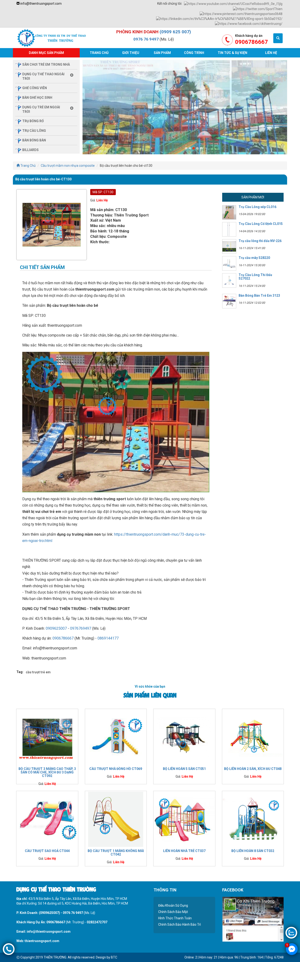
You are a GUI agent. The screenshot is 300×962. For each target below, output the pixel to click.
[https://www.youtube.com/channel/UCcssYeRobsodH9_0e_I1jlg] (233, 3)
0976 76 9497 (146, 39)
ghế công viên (34, 88)
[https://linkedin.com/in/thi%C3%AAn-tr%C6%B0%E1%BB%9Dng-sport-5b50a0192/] (219, 18)
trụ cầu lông (34, 131)
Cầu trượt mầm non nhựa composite (68, 165)
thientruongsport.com (42, 941)
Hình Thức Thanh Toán (175, 918)
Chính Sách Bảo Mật (173, 912)
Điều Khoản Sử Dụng (173, 905)
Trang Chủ (99, 53)
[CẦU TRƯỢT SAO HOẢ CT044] (47, 819)
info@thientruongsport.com (41, 3)
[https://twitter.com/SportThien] (257, 8)
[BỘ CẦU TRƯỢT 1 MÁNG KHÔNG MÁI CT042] (116, 819)
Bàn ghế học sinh (37, 97)
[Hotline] (9, 949)
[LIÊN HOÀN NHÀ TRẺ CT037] (184, 819)
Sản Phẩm (162, 53)
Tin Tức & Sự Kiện (232, 53)
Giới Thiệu (130, 53)
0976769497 (80, 628)
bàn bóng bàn (34, 140)
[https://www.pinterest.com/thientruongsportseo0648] (241, 13)
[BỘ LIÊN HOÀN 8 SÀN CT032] (253, 819)
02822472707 (97, 922)
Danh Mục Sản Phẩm (46, 53)
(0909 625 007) (175, 31)
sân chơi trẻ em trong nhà (46, 64)
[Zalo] (291, 932)
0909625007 (56, 628)
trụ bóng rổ (33, 121)
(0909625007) (49, 913)
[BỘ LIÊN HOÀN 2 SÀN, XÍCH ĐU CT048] (253, 737)
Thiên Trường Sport (100, 138)
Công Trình (194, 53)
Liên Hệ (271, 53)
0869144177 (108, 638)
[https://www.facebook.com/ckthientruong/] (248, 23)
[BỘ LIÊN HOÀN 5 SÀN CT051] (184, 737)
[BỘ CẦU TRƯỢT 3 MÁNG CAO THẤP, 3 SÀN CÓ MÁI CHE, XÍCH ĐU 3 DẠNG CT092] (47, 737)
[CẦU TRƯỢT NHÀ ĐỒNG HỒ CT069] (116, 737)
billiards (30, 150)
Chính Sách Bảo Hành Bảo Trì (179, 924)
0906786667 (63, 638)
